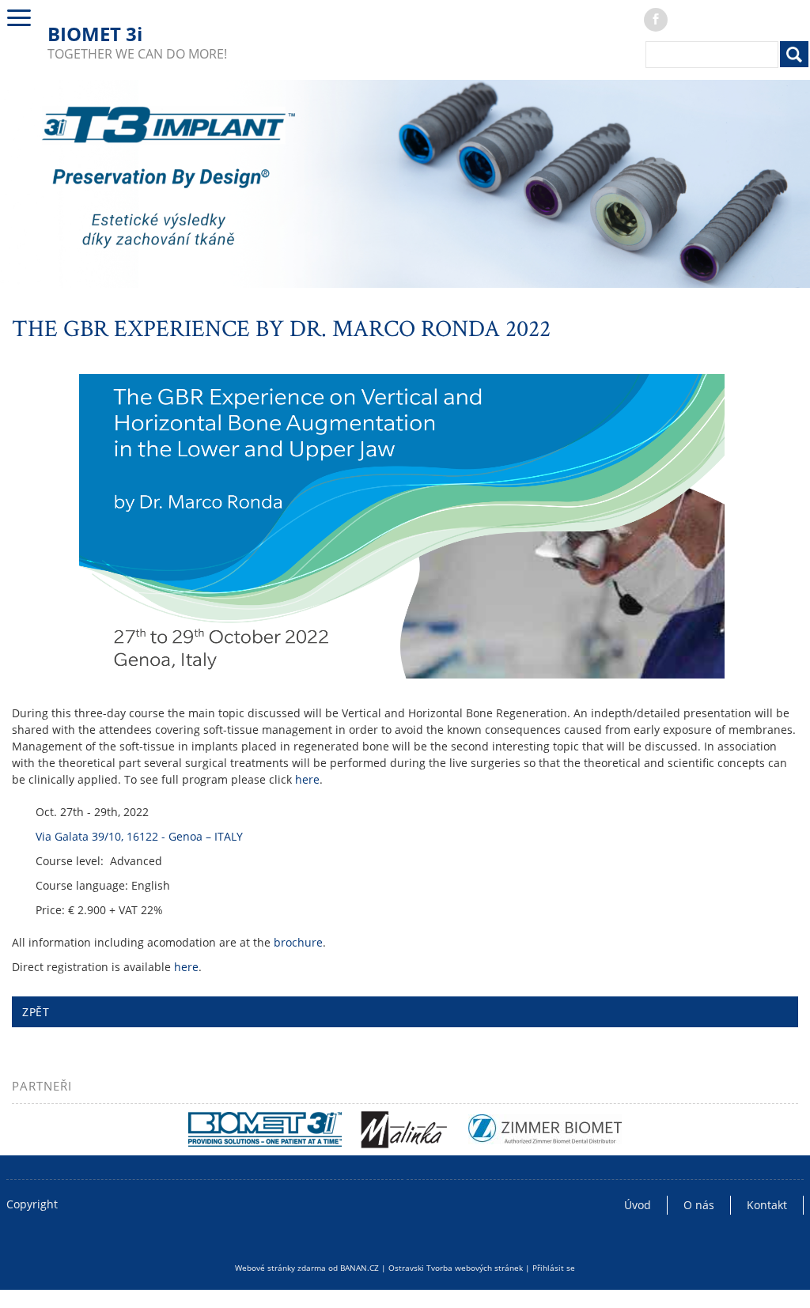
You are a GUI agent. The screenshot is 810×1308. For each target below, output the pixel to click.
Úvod (637, 1204)
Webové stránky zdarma (280, 1267)
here (307, 779)
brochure (298, 942)
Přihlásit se (553, 1267)
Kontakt (767, 1204)
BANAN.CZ (359, 1267)
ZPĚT (35, 1011)
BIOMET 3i (94, 34)
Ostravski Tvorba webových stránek (455, 1267)
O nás (698, 1204)
